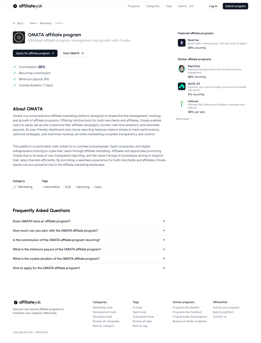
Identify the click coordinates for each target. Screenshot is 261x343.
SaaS (97, 187)
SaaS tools (139, 312)
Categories (153, 6)
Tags (169, 6)
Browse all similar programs (190, 321)
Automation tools (143, 316)
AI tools (137, 307)
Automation (51, 187)
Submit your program (226, 307)
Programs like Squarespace (190, 316)
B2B (67, 187)
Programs (134, 6)
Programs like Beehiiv (186, 307)
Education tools (102, 316)
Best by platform (223, 312)
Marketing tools (102, 307)
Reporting (82, 187)
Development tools (104, 312)
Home (33, 23)
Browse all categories (106, 321)
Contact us (219, 316)
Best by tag (140, 325)
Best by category (103, 325)
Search (185, 6)
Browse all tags (142, 321)
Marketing (45, 23)
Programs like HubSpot (187, 312)
